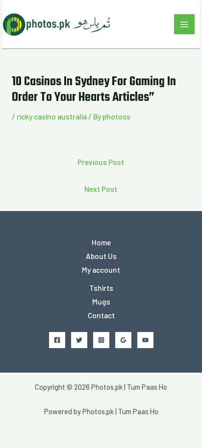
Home (101, 242)
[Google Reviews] (123, 340)
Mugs (101, 301)
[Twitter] (79, 340)
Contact (101, 315)
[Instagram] (101, 340)
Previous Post (100, 161)
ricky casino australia (52, 116)
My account (101, 269)
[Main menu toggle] (184, 24)
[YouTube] (145, 340)
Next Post (100, 188)
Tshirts (101, 287)
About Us (101, 255)
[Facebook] (57, 340)
